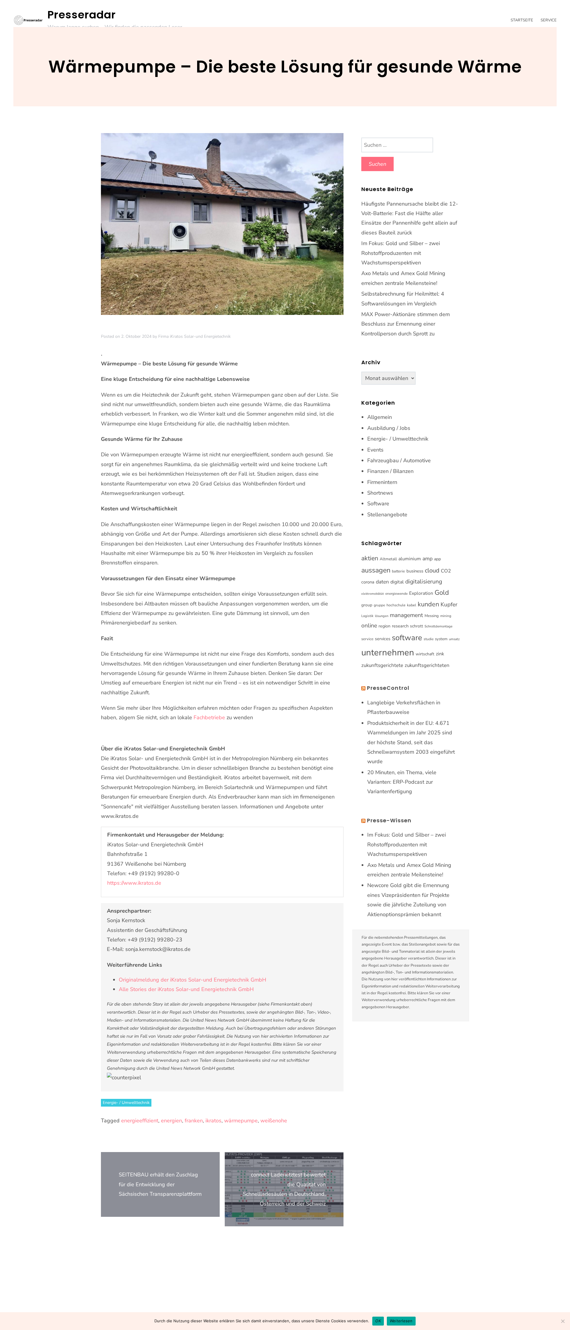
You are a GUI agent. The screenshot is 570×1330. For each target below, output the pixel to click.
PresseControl (388, 688)
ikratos (213, 1120)
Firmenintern (382, 482)
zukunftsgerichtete (382, 665)
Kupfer (449, 604)
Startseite (522, 20)
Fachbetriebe (209, 717)
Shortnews (380, 492)
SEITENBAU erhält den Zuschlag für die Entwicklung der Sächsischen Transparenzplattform (160, 1184)
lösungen (381, 616)
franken (194, 1120)
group (366, 605)
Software (378, 503)
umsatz (454, 639)
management (406, 615)
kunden (428, 604)
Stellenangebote (387, 514)
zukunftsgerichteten (427, 665)
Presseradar (82, 14)
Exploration (421, 593)
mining (445, 615)
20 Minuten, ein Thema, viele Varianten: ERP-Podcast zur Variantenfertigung (401, 782)
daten (382, 581)
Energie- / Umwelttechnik (126, 1102)
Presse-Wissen (389, 820)
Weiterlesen (401, 1320)
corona (367, 582)
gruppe (379, 605)
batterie (398, 571)
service (367, 639)
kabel (411, 605)
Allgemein (379, 417)
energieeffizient (139, 1120)
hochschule (396, 605)
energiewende (396, 593)
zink (440, 654)
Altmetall (388, 559)
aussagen (375, 570)
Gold (442, 592)
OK (378, 1320)
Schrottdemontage (438, 626)
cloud (432, 570)
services (382, 639)
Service (549, 20)
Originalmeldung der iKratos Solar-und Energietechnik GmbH (192, 979)
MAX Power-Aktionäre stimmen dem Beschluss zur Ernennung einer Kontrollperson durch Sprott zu (405, 324)
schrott (416, 626)
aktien (369, 558)
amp (427, 558)
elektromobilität (372, 593)
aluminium (409, 559)
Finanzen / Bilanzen (390, 471)
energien (171, 1120)
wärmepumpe (241, 1120)
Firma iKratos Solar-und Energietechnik (194, 336)
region (384, 626)
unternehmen (387, 652)
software (407, 637)
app (437, 559)
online (369, 625)
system (441, 639)
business (414, 571)
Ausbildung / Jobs (388, 428)
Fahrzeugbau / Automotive (399, 460)
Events (375, 449)
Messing (432, 616)
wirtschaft (425, 654)
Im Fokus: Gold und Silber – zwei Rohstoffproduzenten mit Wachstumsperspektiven (400, 253)
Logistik (367, 615)
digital (397, 582)
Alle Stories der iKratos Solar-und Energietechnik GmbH (186, 989)
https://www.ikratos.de (134, 882)
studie (428, 639)
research (400, 626)
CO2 (446, 570)
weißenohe (273, 1120)
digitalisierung (423, 582)
